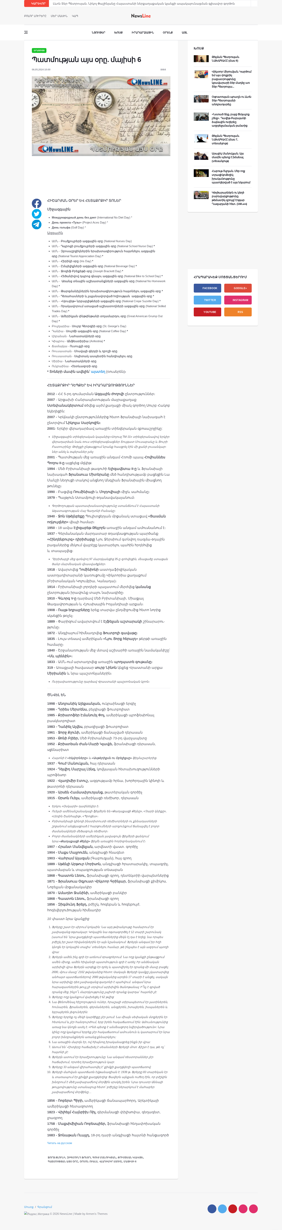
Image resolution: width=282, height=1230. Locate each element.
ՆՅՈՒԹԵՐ (98, 32)
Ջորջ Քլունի (56, 1157)
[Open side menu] (26, 32)
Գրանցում (44, 1206)
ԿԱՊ (75, 16)
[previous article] (254, 3)
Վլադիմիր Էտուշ (110, 1161)
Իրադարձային (143, 32)
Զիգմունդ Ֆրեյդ (79, 1157)
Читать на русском (59, 1143)
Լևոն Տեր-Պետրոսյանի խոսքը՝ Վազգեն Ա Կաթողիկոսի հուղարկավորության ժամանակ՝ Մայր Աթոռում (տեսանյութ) (143, 3)
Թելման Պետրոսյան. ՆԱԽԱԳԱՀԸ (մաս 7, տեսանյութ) (226, 139)
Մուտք (29, 1206)
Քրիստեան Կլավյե (130, 1157)
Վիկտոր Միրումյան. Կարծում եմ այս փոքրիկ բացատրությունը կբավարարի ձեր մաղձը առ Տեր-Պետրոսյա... (231, 79)
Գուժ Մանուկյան (104, 1157)
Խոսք (118, 32)
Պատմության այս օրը (63, 1161)
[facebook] (246, 16)
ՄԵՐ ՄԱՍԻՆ (59, 16)
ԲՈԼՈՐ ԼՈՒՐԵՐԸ (35, 16)
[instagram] (243, 1208)
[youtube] (256, 16)
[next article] (247, 3)
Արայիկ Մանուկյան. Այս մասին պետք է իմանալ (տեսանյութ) (228, 157)
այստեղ (98, 372)
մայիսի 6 (130, 1161)
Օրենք (168, 32)
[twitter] (251, 16)
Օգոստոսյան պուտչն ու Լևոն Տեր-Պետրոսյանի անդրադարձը (231, 100)
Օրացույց (39, 50)
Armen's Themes (97, 1213)
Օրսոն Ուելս (88, 1161)
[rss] (253, 1208)
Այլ (184, 32)
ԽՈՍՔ (199, 48)
